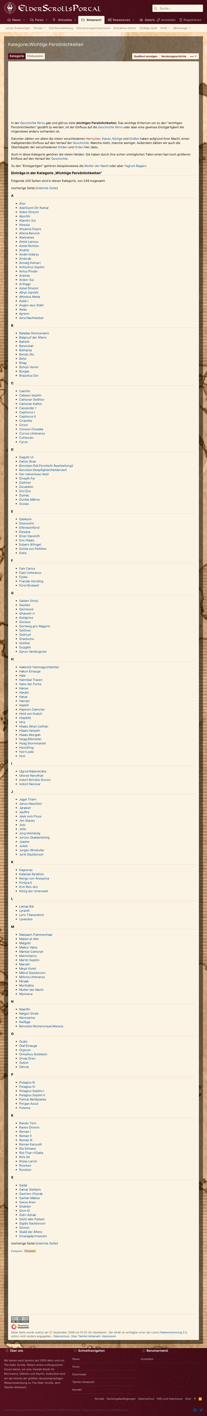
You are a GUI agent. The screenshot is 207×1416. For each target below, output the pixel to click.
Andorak (25, 258)
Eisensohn (26, 523)
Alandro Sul (27, 220)
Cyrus (23, 442)
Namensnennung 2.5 (173, 1332)
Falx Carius (27, 568)
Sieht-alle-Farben (32, 1219)
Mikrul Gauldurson (32, 973)
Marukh (24, 964)
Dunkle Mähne (29, 499)
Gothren (25, 630)
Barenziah (26, 346)
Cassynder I (27, 408)
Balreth (24, 342)
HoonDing (26, 747)
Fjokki (23, 577)
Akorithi (24, 216)
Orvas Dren (27, 1058)
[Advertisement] (103, 89)
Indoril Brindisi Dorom (35, 780)
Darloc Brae (27, 461)
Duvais (24, 504)
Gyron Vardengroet (32, 651)
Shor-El (24, 1211)
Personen (30, 1250)
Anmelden (147, 1359)
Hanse (23, 688)
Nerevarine (27, 1018)
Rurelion (25, 1170)
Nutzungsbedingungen (121, 1398)
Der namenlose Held (34, 474)
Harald (24, 692)
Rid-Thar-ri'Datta (31, 1153)
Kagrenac (26, 870)
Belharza (25, 350)
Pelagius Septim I (31, 1091)
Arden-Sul (26, 280)
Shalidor (25, 1206)
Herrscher (93, 139)
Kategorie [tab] (17, 56)
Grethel (24, 643)
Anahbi (24, 250)
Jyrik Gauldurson (31, 854)
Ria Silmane (27, 1148)
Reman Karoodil (30, 1144)
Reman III (25, 1140)
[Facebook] (195, 1410)
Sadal (23, 1185)
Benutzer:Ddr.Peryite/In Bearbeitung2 (46, 466)
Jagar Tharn (27, 799)
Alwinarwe (26, 237)
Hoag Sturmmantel (32, 743)
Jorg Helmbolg (29, 833)
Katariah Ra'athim (31, 874)
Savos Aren (27, 1202)
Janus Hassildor (30, 803)
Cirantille (25, 421)
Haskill (24, 705)
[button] (24, 20)
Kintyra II (25, 883)
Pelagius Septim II (32, 1095)
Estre (23, 553)
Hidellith (25, 718)
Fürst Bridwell (29, 585)
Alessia (24, 225)
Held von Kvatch (30, 714)
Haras (23, 697)
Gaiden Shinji (28, 601)
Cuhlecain (26, 438)
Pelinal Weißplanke (32, 1099)
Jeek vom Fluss (30, 816)
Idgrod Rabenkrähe (32, 771)
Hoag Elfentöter (30, 739)
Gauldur (25, 605)
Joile (22, 829)
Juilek (23, 846)
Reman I (25, 1132)
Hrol (22, 756)
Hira (22, 722)
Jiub (22, 825)
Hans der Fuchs (30, 684)
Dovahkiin (26, 487)
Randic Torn (27, 1123)
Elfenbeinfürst (29, 527)
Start (188, 1398)
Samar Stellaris (30, 1189)
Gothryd (25, 635)
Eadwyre (25, 519)
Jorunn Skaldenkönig (34, 837)
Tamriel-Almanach (83, 1382)
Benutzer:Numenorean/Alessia (41, 1026)
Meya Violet (27, 968)
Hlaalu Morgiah (30, 735)
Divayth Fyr (27, 478)
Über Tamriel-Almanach (85, 1336)
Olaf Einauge (28, 1046)
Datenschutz (62, 1336)
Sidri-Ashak (27, 1215)
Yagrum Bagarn (135, 166)
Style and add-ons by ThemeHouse (105, 1410)
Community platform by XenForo (42, 1410)
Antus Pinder (28, 271)
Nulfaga (24, 1022)
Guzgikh (25, 647)
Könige (117, 139)
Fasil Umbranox (30, 573)
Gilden (63, 147)
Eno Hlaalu (26, 540)
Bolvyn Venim (29, 367)
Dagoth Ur (26, 457)
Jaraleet (25, 808)
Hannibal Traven (30, 680)
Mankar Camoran (31, 951)
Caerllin (24, 391)
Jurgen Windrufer (31, 850)
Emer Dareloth (29, 536)
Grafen (134, 139)
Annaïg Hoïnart (30, 263)
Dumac (24, 495)
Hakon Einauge (30, 671)
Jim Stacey (27, 820)
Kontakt (77, 1389)
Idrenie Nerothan (31, 775)
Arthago (25, 284)
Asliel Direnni (28, 288)
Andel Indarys (29, 254)
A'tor (22, 203)
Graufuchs (26, 639)
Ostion (24, 1063)
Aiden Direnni (29, 212)
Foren (76, 1366)
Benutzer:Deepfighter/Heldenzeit (43, 470)
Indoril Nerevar (30, 784)
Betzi (22, 359)
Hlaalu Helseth (29, 730)
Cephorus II (27, 416)
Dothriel (25, 483)
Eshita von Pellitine (32, 549)
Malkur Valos (28, 947)
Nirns (41, 123)
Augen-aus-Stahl (31, 305)
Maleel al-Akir (29, 939)
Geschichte (28, 123)
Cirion (23, 425)
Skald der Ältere (30, 1232)
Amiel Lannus (28, 242)
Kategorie (16, 1250)
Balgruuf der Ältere (32, 337)
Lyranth (24, 911)
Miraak (24, 981)
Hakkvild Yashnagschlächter (39, 667)
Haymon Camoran (32, 709)
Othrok (24, 1067)
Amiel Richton (29, 246)
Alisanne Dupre (30, 229)
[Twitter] (201, 1410)
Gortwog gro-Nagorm (34, 626)
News (76, 1359)
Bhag (22, 363)
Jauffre (24, 812)
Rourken (25, 1165)
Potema (24, 1108)
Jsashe (24, 842)
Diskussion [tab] (35, 56)
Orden (79, 147)
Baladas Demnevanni (34, 333)
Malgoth (25, 943)
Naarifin (24, 1009)
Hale (22, 675)
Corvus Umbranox (32, 433)
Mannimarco (28, 956)
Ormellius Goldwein (33, 1054)
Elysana (24, 532)
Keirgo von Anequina (34, 878)
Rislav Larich (28, 1161)
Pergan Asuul (28, 1104)
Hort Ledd (26, 752)
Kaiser (106, 139)
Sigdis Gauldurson (32, 1223)
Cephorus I (27, 412)
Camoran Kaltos (30, 404)
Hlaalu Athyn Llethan (33, 726)
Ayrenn (24, 314)
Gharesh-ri (27, 613)
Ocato (23, 1041)
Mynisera (25, 994)
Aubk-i (24, 301)
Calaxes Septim (30, 395)
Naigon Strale (29, 1013)
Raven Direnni (29, 1127)
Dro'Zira (25, 491)
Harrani (24, 701)
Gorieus (25, 622)
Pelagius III (27, 1082)
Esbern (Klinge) (30, 544)
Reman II (25, 1136)
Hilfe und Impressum (170, 1398)
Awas (23, 309)
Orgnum (25, 1050)
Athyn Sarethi (28, 292)
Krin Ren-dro (28, 887)
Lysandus (26, 919)
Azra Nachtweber (31, 318)
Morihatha (26, 985)
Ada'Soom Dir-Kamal (34, 208)
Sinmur (24, 1227)
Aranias (24, 275)
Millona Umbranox (32, 977)
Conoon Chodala (31, 429)
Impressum (109, 1336)
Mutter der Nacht (96, 166)
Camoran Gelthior (31, 399)
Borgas (24, 371)
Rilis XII (24, 1157)
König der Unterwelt (33, 891)
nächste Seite (47, 188)
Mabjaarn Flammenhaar (36, 935)
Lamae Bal (26, 906)
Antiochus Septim (31, 267)
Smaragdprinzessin (33, 1236)
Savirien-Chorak (31, 1194)
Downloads (79, 1374)
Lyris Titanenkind (31, 915)
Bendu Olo (26, 354)
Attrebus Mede (29, 297)
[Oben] (194, 1399)
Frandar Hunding (31, 581)
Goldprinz (26, 618)
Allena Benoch (29, 233)
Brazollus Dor (29, 375)
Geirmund (26, 609)
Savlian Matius (29, 1198)
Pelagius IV (27, 1087)
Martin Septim (29, 960)
